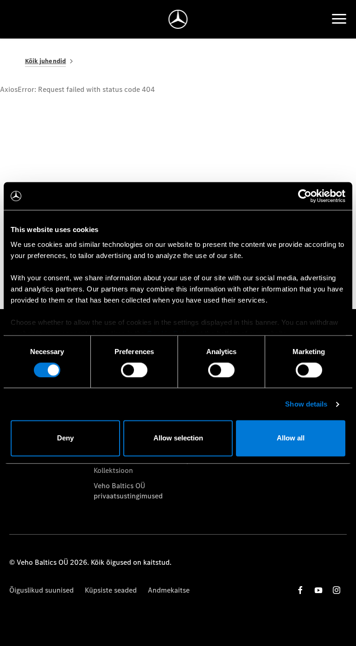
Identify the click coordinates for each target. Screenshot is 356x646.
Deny (65, 438)
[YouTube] (318, 590)
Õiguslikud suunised (41, 590)
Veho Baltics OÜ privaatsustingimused (128, 491)
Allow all (291, 438)
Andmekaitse (169, 590)
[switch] (134, 369)
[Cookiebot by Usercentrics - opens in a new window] (304, 196)
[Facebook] (300, 590)
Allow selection (178, 438)
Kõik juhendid (45, 61)
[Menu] (339, 19)
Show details (306, 404)
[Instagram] (336, 590)
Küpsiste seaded (111, 590)
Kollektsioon (113, 470)
